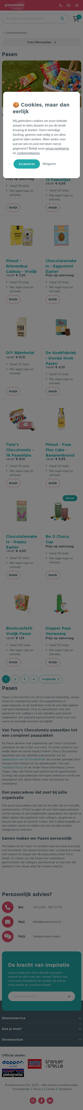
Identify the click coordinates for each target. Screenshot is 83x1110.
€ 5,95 (55, 459)
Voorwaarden (21, 1089)
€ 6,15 (15, 357)
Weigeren (49, 164)
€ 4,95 (55, 183)
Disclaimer (65, 1089)
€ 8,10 (15, 459)
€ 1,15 (15, 638)
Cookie (50, 1089)
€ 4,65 (16, 551)
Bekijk (13, 207)
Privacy (38, 1089)
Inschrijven (69, 996)
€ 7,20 (15, 275)
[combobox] (29, 18)
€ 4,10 (55, 367)
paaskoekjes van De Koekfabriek (24, 759)
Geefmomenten (16, 32)
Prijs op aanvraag (20, 179)
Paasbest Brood (12, 767)
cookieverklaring (28, 153)
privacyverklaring (57, 148)
